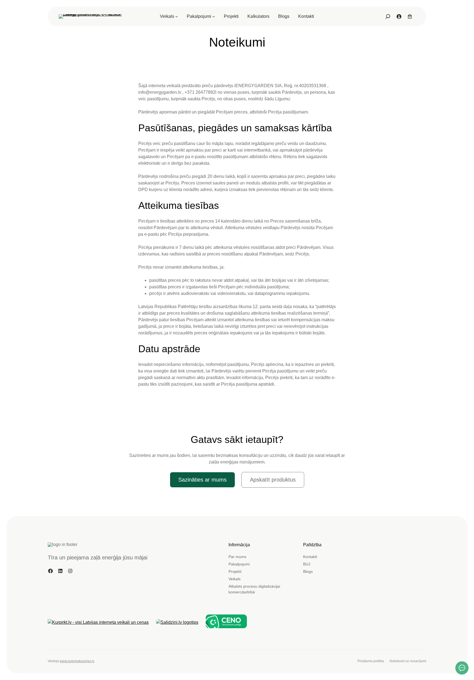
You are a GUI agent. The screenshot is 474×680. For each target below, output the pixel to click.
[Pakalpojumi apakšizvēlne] (213, 16)
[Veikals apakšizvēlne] (176, 16)
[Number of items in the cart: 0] (409, 16)
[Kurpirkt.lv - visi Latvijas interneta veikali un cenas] (98, 622)
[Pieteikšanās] (398, 16)
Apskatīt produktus (273, 480)
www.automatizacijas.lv (77, 661)
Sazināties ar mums (202, 480)
